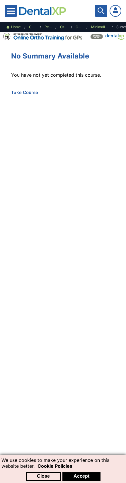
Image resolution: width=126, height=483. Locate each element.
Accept (81, 476)
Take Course (24, 92)
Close (43, 476)
